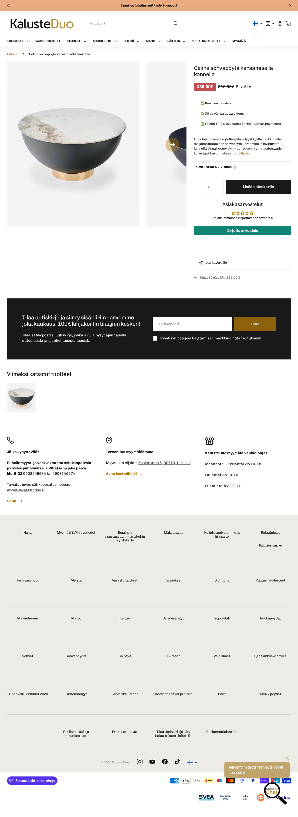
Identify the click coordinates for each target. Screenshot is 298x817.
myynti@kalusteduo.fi (25, 490)
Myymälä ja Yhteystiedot (76, 532)
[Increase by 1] (218, 187)
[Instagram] (139, 762)
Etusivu (12, 54)
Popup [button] (235, 167)
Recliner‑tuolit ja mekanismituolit (76, 734)
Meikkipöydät (270, 694)
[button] (8, 5)
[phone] (50, 440)
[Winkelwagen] (288, 23)
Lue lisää (242, 153)
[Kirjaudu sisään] (280, 23)
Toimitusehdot (27, 580)
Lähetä (176, 23)
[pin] (149, 440)
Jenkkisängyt (173, 618)
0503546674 (63, 473)
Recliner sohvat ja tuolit (173, 694)
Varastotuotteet (47, 41)
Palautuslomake (270, 545)
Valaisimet (222, 656)
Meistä (76, 580)
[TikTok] (177, 762)
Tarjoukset (15, 41)
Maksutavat (173, 532)
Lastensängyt (76, 694)
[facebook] (165, 762)
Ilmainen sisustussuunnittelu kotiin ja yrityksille (125, 536)
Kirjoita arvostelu (242, 230)
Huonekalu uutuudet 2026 (27, 694)
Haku (27, 532)
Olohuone (74, 41)
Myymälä (239, 41)
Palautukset (270, 532)
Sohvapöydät (76, 656)
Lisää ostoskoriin (258, 187)
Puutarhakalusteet (206, 41)
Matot (150, 41)
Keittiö (129, 41)
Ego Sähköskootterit (270, 656)
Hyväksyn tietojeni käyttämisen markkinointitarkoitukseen (210, 338)
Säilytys (173, 41)
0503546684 (34, 473)
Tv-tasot (173, 656)
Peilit (222, 694)
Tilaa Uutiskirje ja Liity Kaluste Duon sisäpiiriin (173, 734)
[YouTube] (152, 762)
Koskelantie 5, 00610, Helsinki (164, 463)
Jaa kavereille (216, 263)
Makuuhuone (102, 41)
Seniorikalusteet (125, 694)
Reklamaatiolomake (221, 732)
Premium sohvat (125, 732)
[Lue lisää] (270, 23)
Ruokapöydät (270, 618)
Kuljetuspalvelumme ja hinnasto (222, 534)
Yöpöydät (221, 618)
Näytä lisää (258, 41)
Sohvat (27, 656)
